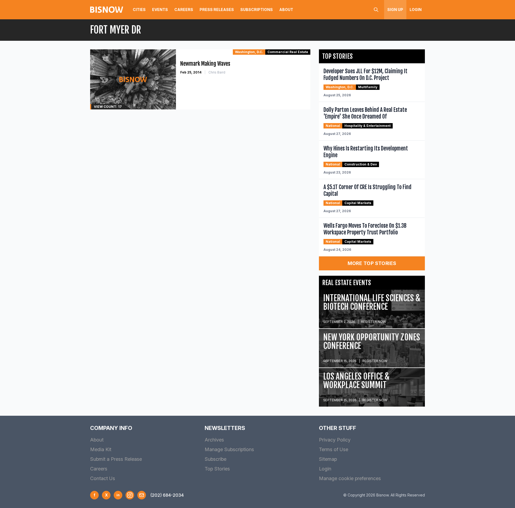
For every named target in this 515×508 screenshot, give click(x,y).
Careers (183, 9)
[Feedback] (141, 495)
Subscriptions (256, 9)
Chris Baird (216, 72)
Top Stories (217, 469)
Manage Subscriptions (229, 449)
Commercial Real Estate (287, 52)
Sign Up (395, 9)
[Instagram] (130, 495)
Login (416, 9)
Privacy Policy (335, 440)
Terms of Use (333, 449)
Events (160, 9)
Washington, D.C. (249, 52)
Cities (139, 9)
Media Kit (100, 449)
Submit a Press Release (116, 459)
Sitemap (328, 459)
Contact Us (102, 478)
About (286, 9)
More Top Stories (372, 263)
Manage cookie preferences (350, 478)
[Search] (376, 9)
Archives (214, 440)
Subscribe (215, 459)
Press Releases (217, 9)
